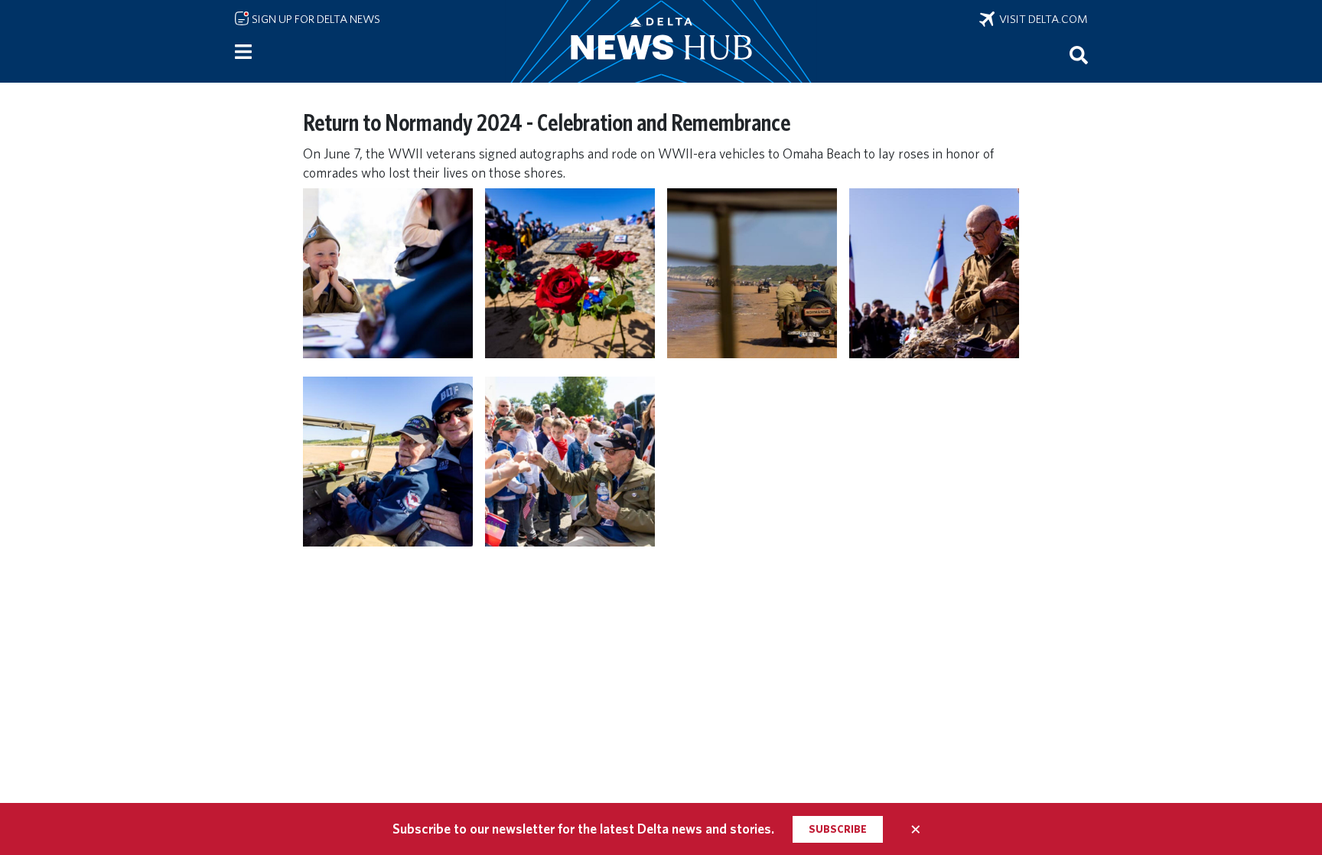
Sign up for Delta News (314, 19)
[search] (1079, 54)
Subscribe (838, 829)
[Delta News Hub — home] (661, 41)
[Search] (1079, 54)
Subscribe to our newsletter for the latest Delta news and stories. (583, 829)
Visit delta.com (1041, 19)
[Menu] (243, 52)
